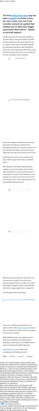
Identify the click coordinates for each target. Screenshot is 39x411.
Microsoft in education (15, 375)
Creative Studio (23, 328)
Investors (18, 400)
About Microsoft (17, 398)
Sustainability (13, 402)
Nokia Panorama (19, 15)
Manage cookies (11, 408)
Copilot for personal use (8, 367)
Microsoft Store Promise (24, 373)
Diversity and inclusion (29, 400)
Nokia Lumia (12, 356)
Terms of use (22, 408)
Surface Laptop (14, 362)
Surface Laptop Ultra (27, 362)
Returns (20, 371)
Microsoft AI (4, 385)
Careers (8, 398)
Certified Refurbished (7, 373)
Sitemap (21, 406)
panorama (21, 356)
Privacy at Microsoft (7, 400)
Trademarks (31, 408)
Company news (28, 398)
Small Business (26, 389)
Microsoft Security (15, 385)
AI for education (12, 383)
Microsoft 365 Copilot (13, 389)
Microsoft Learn (20, 391)
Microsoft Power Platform (19, 387)
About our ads (22, 410)
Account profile (18, 369)
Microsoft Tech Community (23, 393)
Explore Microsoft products (27, 367)
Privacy (2, 408)
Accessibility (4, 402)
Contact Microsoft (31, 406)
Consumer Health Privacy (9, 406)
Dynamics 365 (27, 385)
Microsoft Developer (7, 391)
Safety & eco (4, 410)
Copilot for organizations (29, 365)
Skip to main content (7, 1)
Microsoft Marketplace (8, 395)
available (12, 18)
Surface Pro (4, 362)
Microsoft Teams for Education (19, 377)
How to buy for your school (20, 379)
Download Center (31, 369)
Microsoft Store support (8, 371)
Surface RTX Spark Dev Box (9, 365)
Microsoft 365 (5, 387)
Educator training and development (18, 380)
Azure (34, 389)
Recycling (13, 410)
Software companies (23, 395)
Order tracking (28, 371)
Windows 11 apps (6, 369)
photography (29, 356)
